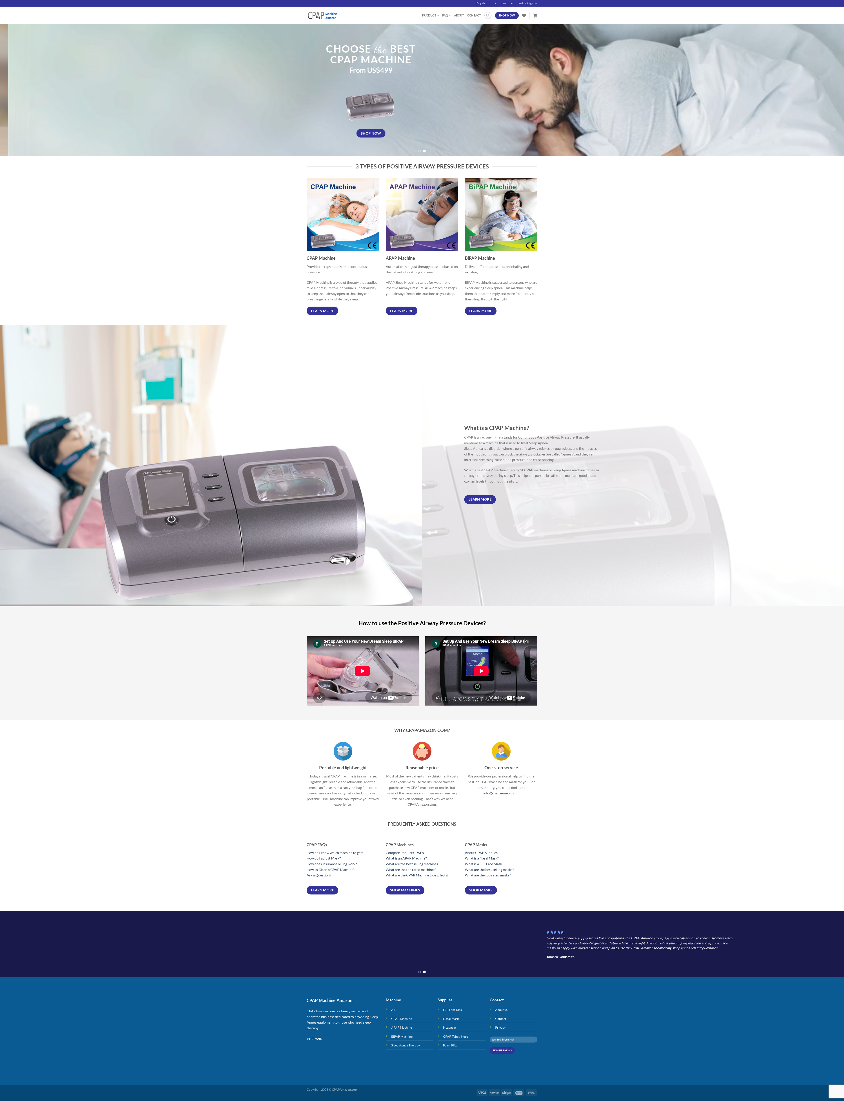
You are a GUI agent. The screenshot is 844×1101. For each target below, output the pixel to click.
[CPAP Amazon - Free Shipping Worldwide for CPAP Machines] (329, 15)
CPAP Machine (401, 1019)
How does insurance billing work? (332, 864)
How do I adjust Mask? (324, 858)
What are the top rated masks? (488, 875)
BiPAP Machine (402, 1036)
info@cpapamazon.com (500, 793)
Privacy (500, 1027)
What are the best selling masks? (489, 869)
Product (429, 15)
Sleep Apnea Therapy (405, 1045)
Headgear (449, 1027)
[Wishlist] (524, 15)
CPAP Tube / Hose (455, 1036)
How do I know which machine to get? (335, 852)
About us (501, 1009)
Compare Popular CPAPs (405, 852)
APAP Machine (401, 1027)
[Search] (487, 15)
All (393, 1009)
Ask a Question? (319, 875)
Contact (474, 15)
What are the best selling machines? (412, 864)
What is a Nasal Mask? (481, 858)
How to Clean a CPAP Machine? (331, 869)
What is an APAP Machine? (406, 858)
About (459, 15)
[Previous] (22, 90)
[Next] (822, 90)
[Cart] (535, 15)
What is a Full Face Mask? (484, 864)
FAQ (445, 15)
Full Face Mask (453, 1009)
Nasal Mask (451, 1019)
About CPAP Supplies (481, 852)
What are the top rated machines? (411, 869)
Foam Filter (451, 1045)
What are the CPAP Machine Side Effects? (417, 875)
